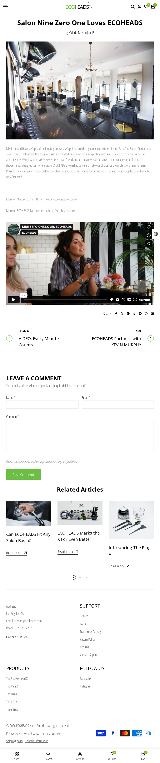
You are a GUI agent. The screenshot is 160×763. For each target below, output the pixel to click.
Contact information (36, 741)
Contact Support (89, 654)
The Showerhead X (17, 678)
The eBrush (12, 709)
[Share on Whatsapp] (146, 313)
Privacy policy (14, 733)
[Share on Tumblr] (134, 313)
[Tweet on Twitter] (122, 313)
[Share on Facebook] (116, 313)
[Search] (133, 7)
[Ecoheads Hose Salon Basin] (28, 513)
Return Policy (87, 639)
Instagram (85, 686)
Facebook (85, 678)
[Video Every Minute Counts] (9, 338)
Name (10, 397)
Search (84, 616)
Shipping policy (14, 741)
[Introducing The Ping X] (131, 520)
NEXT (138, 331)
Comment (12, 416)
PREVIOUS (24, 331)
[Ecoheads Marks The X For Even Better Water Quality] (80, 513)
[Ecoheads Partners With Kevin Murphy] (151, 338)
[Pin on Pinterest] (128, 313)
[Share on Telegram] (140, 313)
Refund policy (31, 733)
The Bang (11, 694)
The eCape (12, 701)
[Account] (139, 7)
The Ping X (12, 686)
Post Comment (23, 474)
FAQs (83, 623)
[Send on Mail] (152, 313)
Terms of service (50, 733)
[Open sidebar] (156, 234)
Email (86, 397)
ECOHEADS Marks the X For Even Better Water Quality (79, 539)
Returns (84, 647)
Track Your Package (91, 631)
